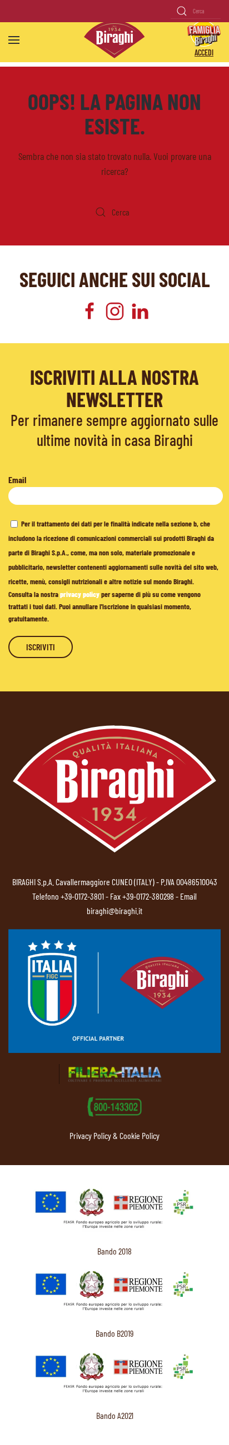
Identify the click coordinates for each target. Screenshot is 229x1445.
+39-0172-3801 (82, 896)
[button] (13, 40)
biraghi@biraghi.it (114, 910)
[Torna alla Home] (114, 40)
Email (17, 479)
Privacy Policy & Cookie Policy (114, 1135)
